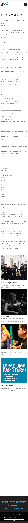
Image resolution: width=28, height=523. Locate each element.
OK (14, 520)
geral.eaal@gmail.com (14, 508)
